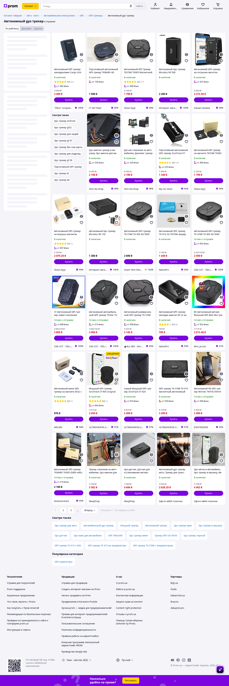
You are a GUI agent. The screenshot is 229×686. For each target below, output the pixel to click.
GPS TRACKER (115, 535)
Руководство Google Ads (74, 651)
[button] (68, 99)
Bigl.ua (174, 582)
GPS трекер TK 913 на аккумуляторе (107, 545)
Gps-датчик (61, 535)
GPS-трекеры (96, 15)
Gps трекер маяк (183, 525)
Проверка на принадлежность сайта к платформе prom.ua (27, 622)
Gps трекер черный (194, 535)
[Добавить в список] (81, 60)
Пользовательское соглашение (78, 623)
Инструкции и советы (18, 629)
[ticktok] (189, 660)
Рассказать (131, 680)
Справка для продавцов (74, 582)
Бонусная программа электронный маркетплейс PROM (80, 644)
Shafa (174, 589)
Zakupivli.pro (177, 607)
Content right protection (128, 607)
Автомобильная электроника (59, 15)
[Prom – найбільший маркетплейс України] (11, 6)
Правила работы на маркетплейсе (80, 636)
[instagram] (184, 660)
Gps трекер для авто (66, 525)
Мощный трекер (129, 525)
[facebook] (178, 660)
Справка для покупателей (21, 582)
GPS (82, 15)
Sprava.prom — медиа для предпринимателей (86, 607)
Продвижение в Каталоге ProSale (79, 601)
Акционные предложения (21, 595)
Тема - (74, 660)
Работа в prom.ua (125, 589)
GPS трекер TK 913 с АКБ (68, 545)
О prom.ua (121, 582)
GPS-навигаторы (63, 561)
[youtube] (172, 660)
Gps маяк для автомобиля (87, 535)
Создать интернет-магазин (76, 589)
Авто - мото (33, 15)
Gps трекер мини (138, 535)
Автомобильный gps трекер (98, 525)
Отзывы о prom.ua (126, 614)
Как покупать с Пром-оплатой (23, 607)
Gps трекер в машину (210, 525)
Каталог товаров (13, 15)
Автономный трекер (156, 525)
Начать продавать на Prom (76, 595)
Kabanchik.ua (178, 595)
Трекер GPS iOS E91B (166, 535)
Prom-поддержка (16, 589)
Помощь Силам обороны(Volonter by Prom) (129, 622)
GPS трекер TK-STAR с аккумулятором (153, 545)
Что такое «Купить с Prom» (21, 601)
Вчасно (174, 601)
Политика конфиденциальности (79, 629)
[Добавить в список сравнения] (81, 54)
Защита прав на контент (129, 601)
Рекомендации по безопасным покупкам (29, 614)
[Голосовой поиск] (131, 6)
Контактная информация (129, 595)
